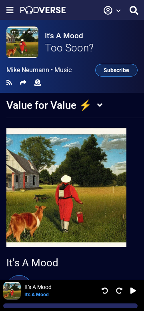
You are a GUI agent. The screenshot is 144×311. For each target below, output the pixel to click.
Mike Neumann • (39, 70)
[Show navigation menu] (10, 10)
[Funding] (37, 83)
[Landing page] (43, 10)
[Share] (23, 83)
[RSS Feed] (9, 83)
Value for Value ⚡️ (49, 105)
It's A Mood (64, 35)
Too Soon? (69, 48)
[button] (112, 10)
